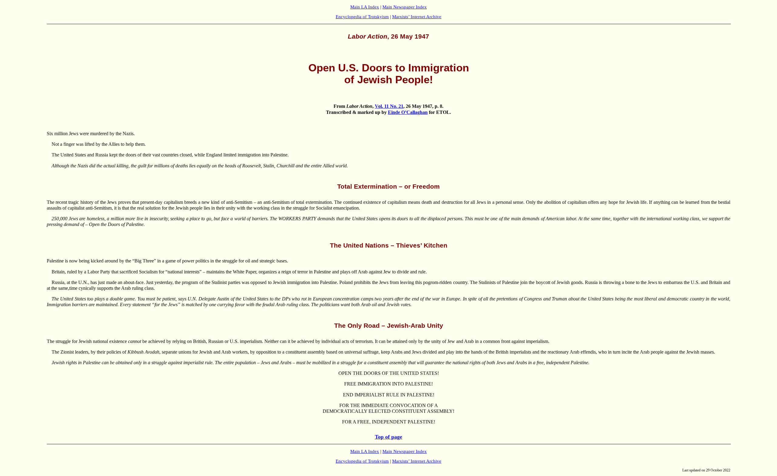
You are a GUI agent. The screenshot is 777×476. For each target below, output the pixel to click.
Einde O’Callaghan (408, 112)
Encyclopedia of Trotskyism (362, 16)
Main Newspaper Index (404, 7)
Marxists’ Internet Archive (416, 16)
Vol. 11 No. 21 (389, 106)
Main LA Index (364, 7)
